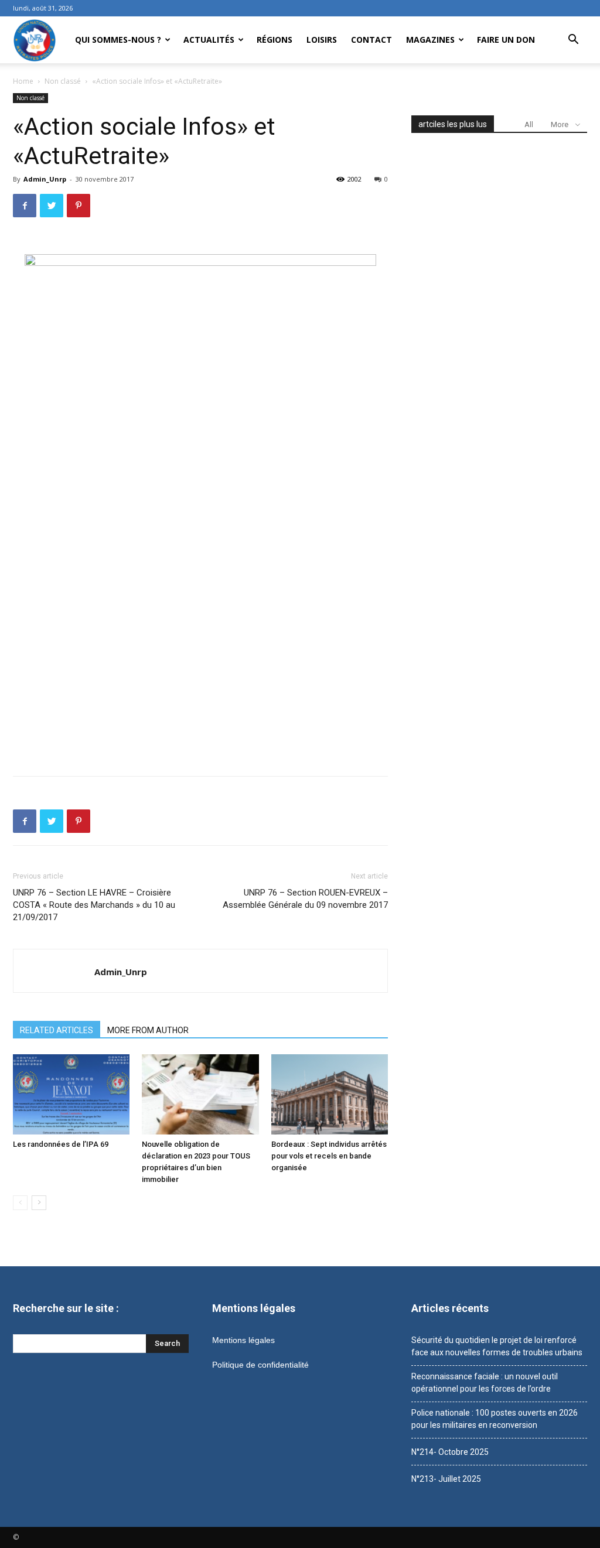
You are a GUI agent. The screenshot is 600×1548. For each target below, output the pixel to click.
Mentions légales (243, 1340)
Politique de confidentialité (260, 1364)
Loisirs (321, 39)
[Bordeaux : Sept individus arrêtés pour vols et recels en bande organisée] (329, 1094)
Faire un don (506, 39)
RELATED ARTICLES (56, 1030)
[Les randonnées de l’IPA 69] (71, 1094)
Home (23, 81)
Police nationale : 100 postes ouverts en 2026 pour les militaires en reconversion (494, 1419)
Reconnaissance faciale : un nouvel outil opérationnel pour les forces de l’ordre (484, 1382)
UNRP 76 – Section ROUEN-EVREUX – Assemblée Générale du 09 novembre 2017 (305, 898)
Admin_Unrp (44, 179)
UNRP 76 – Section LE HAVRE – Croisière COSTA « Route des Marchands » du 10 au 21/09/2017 (94, 904)
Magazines (430, 39)
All (528, 124)
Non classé (63, 81)
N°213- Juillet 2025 (446, 1479)
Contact (371, 39)
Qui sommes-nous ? (118, 39)
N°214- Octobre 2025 (450, 1452)
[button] (573, 40)
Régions (274, 39)
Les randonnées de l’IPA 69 (60, 1144)
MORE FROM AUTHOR (148, 1030)
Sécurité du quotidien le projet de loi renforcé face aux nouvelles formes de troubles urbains (496, 1346)
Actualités (208, 39)
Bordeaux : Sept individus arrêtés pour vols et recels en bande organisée (329, 1156)
